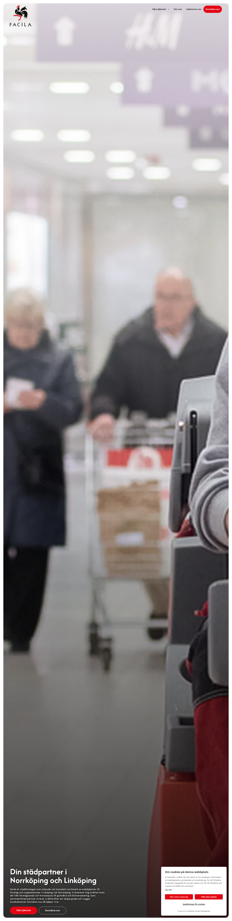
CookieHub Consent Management (198, 911)
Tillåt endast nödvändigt (179, 897)
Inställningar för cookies (194, 904)
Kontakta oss (52, 910)
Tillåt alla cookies (209, 897)
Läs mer (168, 889)
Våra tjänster (23, 910)
